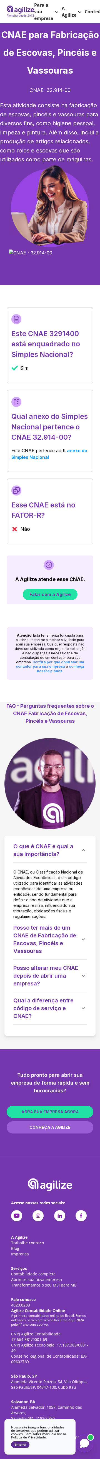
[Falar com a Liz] (84, 1443)
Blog (15, 1248)
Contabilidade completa (33, 1274)
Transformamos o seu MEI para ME (43, 1285)
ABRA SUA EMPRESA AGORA (50, 1111)
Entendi (20, 1445)
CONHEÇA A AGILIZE (50, 1127)
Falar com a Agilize (50, 594)
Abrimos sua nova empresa (36, 1279)
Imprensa (20, 1254)
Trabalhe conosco (27, 1242)
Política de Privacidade (28, 1437)
